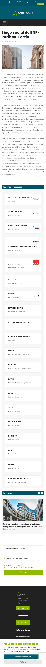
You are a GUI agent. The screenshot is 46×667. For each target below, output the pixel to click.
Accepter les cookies (23, 657)
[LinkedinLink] (34, 2)
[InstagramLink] (36, 2)
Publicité (41, 4)
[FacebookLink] (31, 2)
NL (20, 2)
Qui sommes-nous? (23, 636)
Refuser (23, 662)
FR (23, 2)
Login (27, 2)
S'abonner (23, 572)
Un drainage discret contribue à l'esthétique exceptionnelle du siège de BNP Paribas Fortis (22, 525)
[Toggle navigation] (5, 22)
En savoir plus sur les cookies (19, 651)
